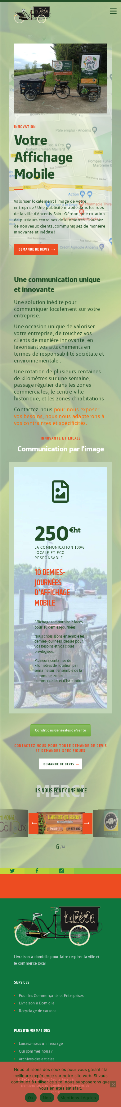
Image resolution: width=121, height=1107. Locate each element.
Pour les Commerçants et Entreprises (51, 995)
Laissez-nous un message (41, 1043)
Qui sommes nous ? (36, 1051)
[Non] (113, 1084)
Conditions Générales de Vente (60, 730)
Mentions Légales (78, 1097)
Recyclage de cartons (37, 1010)
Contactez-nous (33, 409)
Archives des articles (36, 1059)
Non (47, 1097)
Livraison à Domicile (37, 1003)
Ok (31, 1097)
